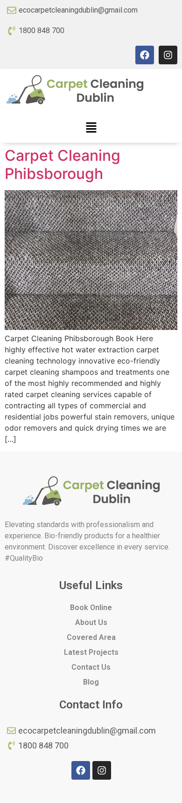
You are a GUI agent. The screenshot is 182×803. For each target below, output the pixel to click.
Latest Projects (91, 652)
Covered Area (91, 637)
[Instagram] (168, 55)
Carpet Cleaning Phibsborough (62, 164)
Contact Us (91, 667)
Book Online (91, 607)
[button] (91, 128)
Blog (91, 682)
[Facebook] (144, 55)
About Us (91, 622)
